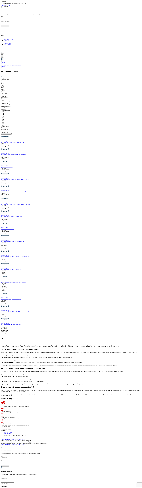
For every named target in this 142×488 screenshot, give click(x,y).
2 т (3, 119)
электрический (6, 104)
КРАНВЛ (4, 109)
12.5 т (3, 117)
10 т (3, 116)
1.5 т (3, 114)
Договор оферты (21, 439)
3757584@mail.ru (6, 433)
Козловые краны (5, 141)
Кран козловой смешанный (7, 229)
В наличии (5, 92)
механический (6, 101)
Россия (4, 96)
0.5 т (3, 112)
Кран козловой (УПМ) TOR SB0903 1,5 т (11, 269)
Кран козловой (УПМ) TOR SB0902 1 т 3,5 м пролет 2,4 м (15, 256)
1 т (3, 113)
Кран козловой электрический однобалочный (12, 142)
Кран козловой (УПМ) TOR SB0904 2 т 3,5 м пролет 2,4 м (15, 311)
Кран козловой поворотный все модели (11, 324)
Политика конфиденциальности (9, 439)
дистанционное (6, 130)
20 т (3, 120)
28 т (3, 122)
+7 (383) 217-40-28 (7, 432)
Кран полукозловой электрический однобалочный (13, 154)
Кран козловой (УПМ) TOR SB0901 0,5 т (11, 299)
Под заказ (4, 93)
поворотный (5, 128)
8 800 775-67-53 (6, 5)
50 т (3, 125)
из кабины (5, 132)
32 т (3, 123)
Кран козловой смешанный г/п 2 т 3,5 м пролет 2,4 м (14, 241)
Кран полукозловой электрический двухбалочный (13, 191)
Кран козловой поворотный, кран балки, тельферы (13, 282)
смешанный (5, 103)
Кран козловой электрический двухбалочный (12, 216)
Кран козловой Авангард (7, 167)
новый (4, 99)
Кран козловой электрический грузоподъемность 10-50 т (15, 179)
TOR (3, 107)
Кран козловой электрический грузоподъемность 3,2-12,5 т (15, 204)
